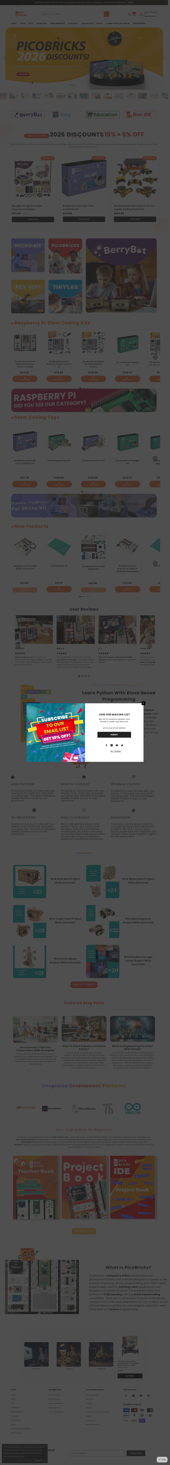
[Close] (143, 703)
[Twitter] (122, 745)
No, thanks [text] (116, 751)
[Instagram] (111, 745)
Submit (114, 734)
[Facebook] (106, 745)
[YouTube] (116, 745)
